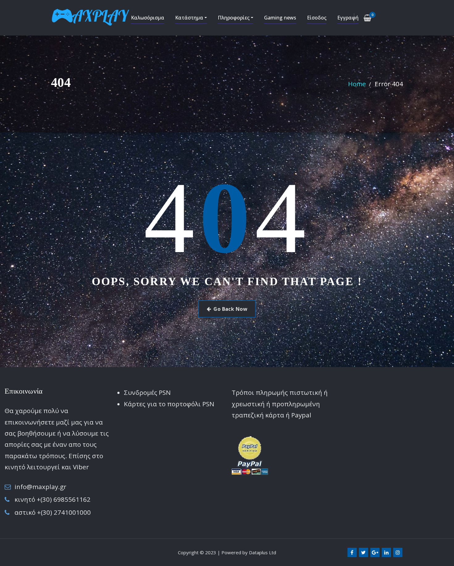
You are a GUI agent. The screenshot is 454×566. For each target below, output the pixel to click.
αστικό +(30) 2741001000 (53, 512)
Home (357, 83)
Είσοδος (316, 17)
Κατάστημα (189, 17)
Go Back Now (230, 309)
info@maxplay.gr (40, 486)
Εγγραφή (348, 17)
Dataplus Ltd (262, 552)
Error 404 (389, 83)
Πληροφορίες (234, 17)
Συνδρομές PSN (147, 392)
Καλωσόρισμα (147, 17)
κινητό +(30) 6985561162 (52, 499)
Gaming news (280, 17)
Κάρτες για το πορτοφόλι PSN (169, 403)
